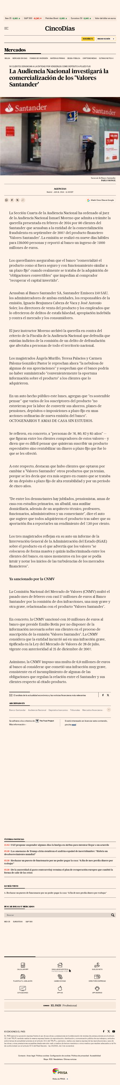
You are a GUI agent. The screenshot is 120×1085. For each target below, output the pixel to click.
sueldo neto (97, 969)
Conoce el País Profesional (60, 1005)
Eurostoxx (17, 922)
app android (97, 993)
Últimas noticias (106, 58)
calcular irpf (22, 969)
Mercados (15, 50)
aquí (74, 724)
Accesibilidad (95, 1056)
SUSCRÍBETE (88, 39)
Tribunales (75, 710)
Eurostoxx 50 (76, 18)
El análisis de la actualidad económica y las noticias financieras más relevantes (50, 695)
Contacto (22, 1056)
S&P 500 (28, 18)
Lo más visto (11, 886)
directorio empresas (97, 981)
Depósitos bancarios (58, 710)
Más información (17, 724)
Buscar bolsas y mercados (19, 906)
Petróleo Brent (51, 18)
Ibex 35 (8, 18)
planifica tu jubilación (22, 981)
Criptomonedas (90, 58)
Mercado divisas (19, 58)
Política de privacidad (80, 1056)
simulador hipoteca (60, 969)
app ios (60, 993)
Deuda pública (73, 58)
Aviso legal (31, 1056)
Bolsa (7, 58)
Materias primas (57, 58)
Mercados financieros (92, 710)
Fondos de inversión (39, 58)
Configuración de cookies (60, 1056)
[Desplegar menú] (6, 28)
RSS (50, 1059)
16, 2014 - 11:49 (63, 192)
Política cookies (42, 1056)
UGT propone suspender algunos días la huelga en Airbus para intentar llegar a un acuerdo (60, 845)
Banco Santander (17, 710)
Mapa (46, 1059)
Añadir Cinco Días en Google (102, 200)
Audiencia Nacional (37, 710)
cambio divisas (60, 981)
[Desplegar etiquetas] (109, 710)
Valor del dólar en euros (105, 18)
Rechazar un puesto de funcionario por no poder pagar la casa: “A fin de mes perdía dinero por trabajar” (57, 893)
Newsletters (58, 1059)
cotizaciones (22, 993)
